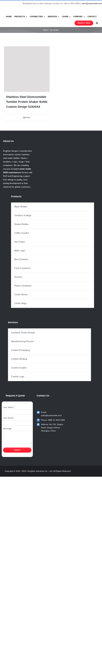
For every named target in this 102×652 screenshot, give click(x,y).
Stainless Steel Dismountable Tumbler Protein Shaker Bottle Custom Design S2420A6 (26, 101)
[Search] (97, 23)
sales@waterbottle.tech (91, 3)
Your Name (9, 407)
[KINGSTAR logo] (16, 8)
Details (27, 117)
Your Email (8, 418)
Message (7, 428)
